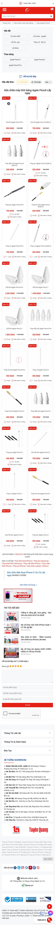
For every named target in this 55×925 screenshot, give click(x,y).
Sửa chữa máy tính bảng (23, 23)
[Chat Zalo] (42, 913)
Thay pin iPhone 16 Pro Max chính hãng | (38, 845)
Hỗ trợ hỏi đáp (29, 76)
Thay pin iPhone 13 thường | (12, 842)
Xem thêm (48, 859)
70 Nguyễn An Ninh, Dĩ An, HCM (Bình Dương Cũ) (26, 817)
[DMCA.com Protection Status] (31, 899)
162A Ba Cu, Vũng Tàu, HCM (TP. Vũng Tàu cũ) (27, 820)
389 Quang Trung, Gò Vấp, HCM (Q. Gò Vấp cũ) (26, 798)
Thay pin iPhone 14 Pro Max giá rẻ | (16, 855)
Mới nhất (23, 82)
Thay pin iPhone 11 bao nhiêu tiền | (14, 847)
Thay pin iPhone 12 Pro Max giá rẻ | (19, 852)
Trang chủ (6, 23)
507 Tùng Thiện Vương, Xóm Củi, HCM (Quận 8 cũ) (28, 785)
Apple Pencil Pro (15, 65)
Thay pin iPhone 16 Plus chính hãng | (35, 842)
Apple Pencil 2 (39, 60)
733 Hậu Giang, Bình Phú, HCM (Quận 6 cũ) (26, 777)
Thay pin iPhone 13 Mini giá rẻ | (40, 855)
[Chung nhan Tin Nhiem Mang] (45, 899)
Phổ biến (37, 82)
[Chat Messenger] (50, 913)
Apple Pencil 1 (15, 60)
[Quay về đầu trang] (49, 906)
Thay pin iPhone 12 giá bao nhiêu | (19, 850)
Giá (46, 82)
